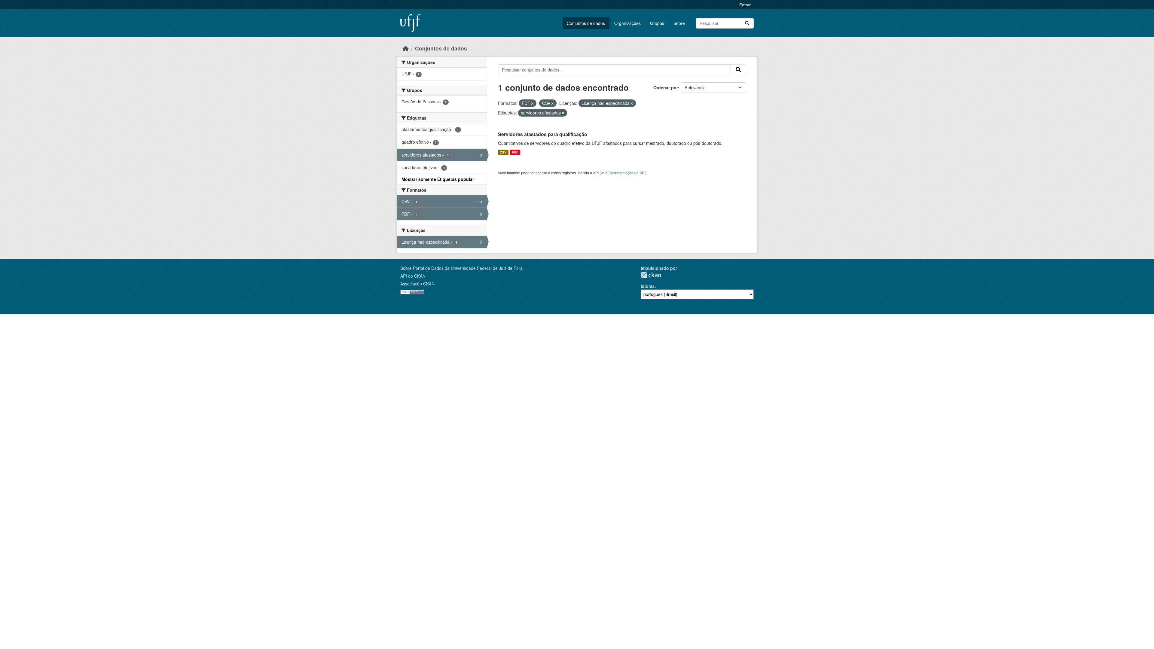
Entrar (745, 5)
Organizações (627, 23)
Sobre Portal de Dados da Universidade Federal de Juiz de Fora (461, 268)
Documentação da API (627, 172)
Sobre (679, 23)
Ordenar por (665, 87)
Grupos (657, 23)
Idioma (648, 286)
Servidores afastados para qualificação (542, 134)
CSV (503, 152)
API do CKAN (413, 276)
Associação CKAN (417, 284)
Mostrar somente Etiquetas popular (437, 179)
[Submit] (747, 23)
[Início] (406, 48)
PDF (515, 152)
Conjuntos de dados (586, 23)
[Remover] (532, 103)
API (596, 172)
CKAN (651, 275)
